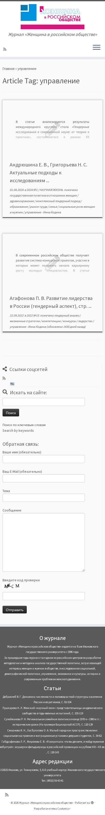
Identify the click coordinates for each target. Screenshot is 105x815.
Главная (9, 68)
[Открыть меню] (96, 47)
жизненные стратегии (25, 321)
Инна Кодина (52, 212)
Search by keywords (18, 430)
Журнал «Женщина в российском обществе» (46, 803)
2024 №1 (32, 190)
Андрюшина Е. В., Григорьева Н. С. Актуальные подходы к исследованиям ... (48, 172)
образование (19, 206)
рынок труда (39, 206)
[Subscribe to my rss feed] (5, 49)
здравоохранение (22, 201)
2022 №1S (33, 315)
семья (53, 206)
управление (33, 212)
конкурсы (69, 321)
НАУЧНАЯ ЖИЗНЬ (51, 190)
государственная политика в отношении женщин (43, 195)
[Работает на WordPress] (92, 802)
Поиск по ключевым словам (24, 425)
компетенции (51, 321)
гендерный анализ (67, 315)
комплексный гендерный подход (58, 201)
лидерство (85, 321)
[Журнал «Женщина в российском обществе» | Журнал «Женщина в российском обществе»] (52, 16)
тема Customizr (60, 808)
